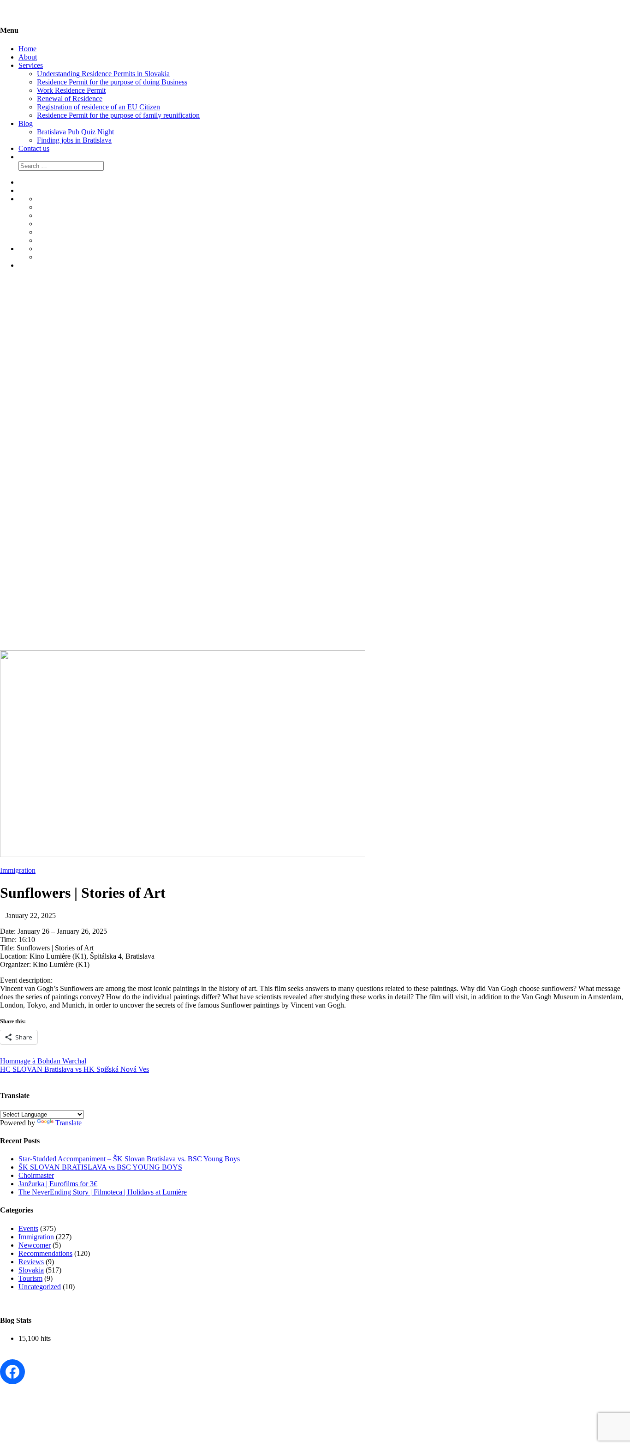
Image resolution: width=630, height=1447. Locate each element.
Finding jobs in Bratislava (74, 140)
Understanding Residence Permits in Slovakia (103, 74)
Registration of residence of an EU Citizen (98, 107)
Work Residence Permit (71, 90)
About (27, 57)
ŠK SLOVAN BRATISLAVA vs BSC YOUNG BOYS (100, 1167)
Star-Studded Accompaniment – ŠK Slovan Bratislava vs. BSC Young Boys (129, 1159)
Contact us (33, 148)
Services (30, 65)
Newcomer (34, 1245)
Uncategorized (39, 1287)
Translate (68, 1123)
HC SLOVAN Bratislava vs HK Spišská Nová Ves (74, 1069)
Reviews (31, 1262)
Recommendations (45, 1253)
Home (27, 49)
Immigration (18, 870)
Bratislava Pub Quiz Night (75, 132)
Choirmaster (36, 1175)
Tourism (30, 1278)
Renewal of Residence (69, 98)
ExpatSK (29, 452)
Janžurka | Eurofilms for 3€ (57, 1184)
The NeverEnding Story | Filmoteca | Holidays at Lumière (102, 1192)
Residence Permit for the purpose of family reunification (118, 115)
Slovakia (31, 1270)
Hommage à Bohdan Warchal (43, 1061)
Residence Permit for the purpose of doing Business (112, 82)
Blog (25, 123)
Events (28, 1228)
